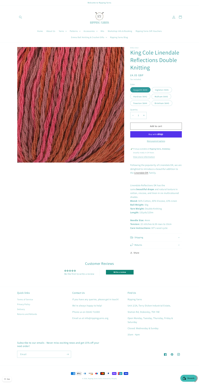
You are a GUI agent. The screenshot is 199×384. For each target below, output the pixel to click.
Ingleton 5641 (162, 89)
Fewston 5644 (140, 103)
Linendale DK (141, 172)
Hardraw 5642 (140, 96)
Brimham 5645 (162, 103)
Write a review (120, 272)
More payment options (156, 141)
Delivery (21, 309)
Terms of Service (25, 299)
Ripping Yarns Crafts (95, 379)
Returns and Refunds (27, 314)
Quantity (134, 109)
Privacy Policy (23, 304)
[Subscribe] (67, 354)
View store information (144, 156)
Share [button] (136, 252)
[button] (20, 17)
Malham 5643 (161, 96)
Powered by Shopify (110, 379)
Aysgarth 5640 (140, 89)
